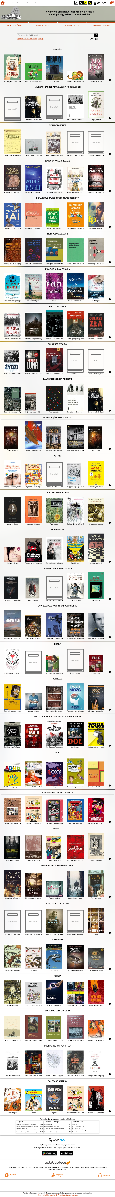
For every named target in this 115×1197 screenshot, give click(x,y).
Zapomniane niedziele (50, 1130)
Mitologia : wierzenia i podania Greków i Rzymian (29, 1124)
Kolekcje (40, 39)
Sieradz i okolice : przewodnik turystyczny (27, 1126)
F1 (99, 2)
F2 (104, 2)
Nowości (11, 3)
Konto (37, 3)
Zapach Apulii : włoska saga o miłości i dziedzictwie (85, 1130)
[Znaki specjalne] (96, 39)
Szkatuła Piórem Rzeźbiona (100, 25)
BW (80, 2)
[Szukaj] (96, 35)
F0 (95, 2)
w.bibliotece (55, 1167)
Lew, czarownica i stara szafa (51, 1126)
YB (85, 2)
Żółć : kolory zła (76, 1128)
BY (90, 2)
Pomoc (29, 3)
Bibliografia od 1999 (72, 25)
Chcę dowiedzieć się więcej (47, 1195)
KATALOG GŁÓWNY (14, 25)
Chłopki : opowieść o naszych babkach (54, 1128)
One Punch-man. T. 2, (78, 1126)
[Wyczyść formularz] (91, 39)
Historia (20, 3)
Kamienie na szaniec (22, 1128)
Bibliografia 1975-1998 (43, 25)
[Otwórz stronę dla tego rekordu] (13, 67)
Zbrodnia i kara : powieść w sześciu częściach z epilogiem (31, 1131)
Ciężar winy (75, 1124)
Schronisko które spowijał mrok (52, 1131)
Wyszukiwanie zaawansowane (27, 39)
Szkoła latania (48, 1124)
